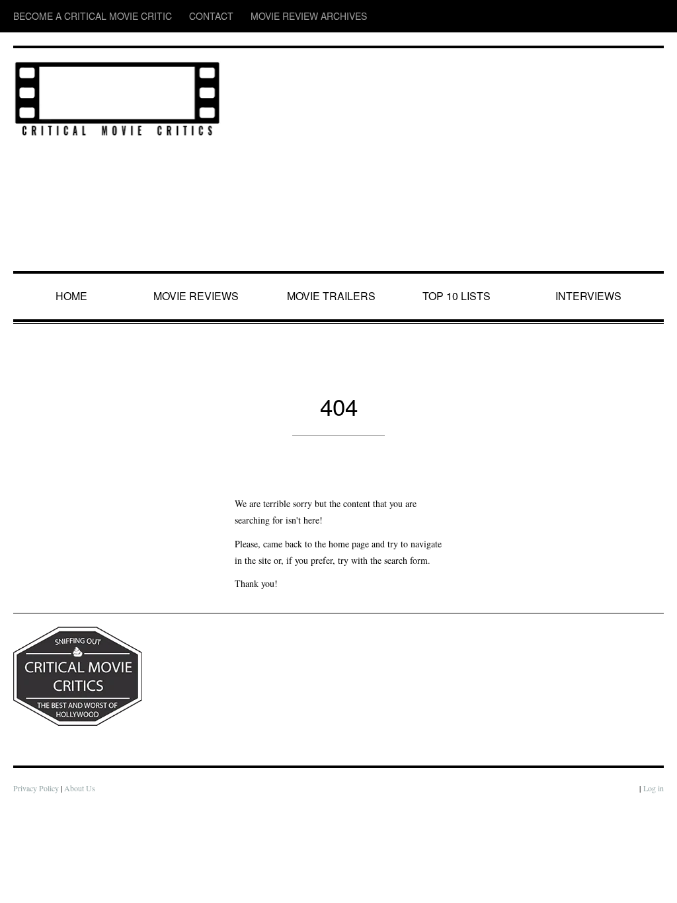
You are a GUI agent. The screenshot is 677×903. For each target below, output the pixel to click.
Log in (653, 805)
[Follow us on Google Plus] (630, 16)
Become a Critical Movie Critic (73, 16)
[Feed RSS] (552, 16)
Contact (167, 16)
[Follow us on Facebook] (577, 16)
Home (73, 296)
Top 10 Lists (459, 296)
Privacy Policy (36, 805)
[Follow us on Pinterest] (654, 16)
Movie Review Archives (245, 16)
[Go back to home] (117, 96)
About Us (82, 805)
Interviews (591, 296)
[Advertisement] (449, 160)
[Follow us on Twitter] (602, 16)
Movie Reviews (198, 296)
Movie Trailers (332, 296)
